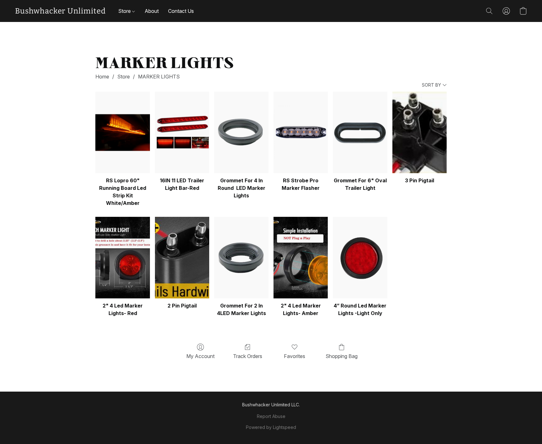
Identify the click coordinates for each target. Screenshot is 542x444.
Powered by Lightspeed (271, 427)
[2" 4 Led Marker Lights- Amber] (301, 257)
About (152, 11)
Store (125, 11)
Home (102, 76)
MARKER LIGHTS (159, 76)
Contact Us (181, 11)
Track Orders (247, 356)
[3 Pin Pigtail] (419, 132)
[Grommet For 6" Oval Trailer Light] (360, 132)
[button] (60, 11)
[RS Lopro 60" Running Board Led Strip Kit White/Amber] (122, 132)
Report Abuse (271, 416)
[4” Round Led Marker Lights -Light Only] (360, 257)
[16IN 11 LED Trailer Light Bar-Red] (182, 132)
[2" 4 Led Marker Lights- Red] (122, 257)
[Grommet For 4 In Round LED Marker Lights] (241, 132)
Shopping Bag (342, 356)
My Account (200, 356)
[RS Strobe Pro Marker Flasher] (301, 132)
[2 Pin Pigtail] (182, 257)
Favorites (294, 356)
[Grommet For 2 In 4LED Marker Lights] (241, 257)
